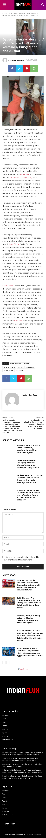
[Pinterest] (26, 68)
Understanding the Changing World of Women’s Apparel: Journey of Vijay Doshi (28, 464)
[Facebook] (12, 68)
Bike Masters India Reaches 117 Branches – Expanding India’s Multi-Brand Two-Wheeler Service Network (28, 585)
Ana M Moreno (15, 364)
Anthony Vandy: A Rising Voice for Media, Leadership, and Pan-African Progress (28, 449)
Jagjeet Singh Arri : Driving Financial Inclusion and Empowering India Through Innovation (30, 479)
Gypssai (20, 367)
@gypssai (24, 174)
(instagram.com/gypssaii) (20, 177)
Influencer (30, 367)
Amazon (18, 320)
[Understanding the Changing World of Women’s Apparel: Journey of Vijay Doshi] (8, 463)
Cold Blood (14, 244)
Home (4, 13)
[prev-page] (4, 662)
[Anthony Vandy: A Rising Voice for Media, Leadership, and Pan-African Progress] (8, 448)
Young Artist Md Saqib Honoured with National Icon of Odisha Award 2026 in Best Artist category (28, 495)
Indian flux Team (17, 60)
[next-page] (7, 662)
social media (8, 370)
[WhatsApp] (34, 68)
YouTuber (19, 370)
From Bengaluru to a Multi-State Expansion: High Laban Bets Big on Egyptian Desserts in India (30, 652)
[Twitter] (19, 68)
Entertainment (9, 367)
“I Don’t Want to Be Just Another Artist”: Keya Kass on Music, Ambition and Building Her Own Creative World (30, 635)
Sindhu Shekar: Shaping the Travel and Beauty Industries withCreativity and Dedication (34, 424)
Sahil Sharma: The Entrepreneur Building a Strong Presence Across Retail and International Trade (29, 603)
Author (26, 364)
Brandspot (13, 13)
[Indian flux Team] (5, 60)
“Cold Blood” (8, 285)
